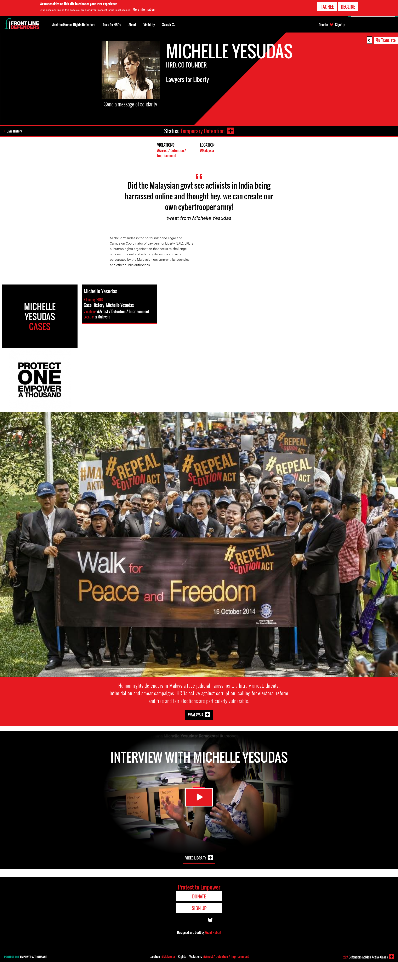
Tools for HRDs (112, 24)
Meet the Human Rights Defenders (73, 24)
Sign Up (340, 25)
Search (167, 24)
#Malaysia (207, 150)
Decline (348, 6)
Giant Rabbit (213, 932)
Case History (14, 131)
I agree (327, 6)
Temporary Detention (203, 131)
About (132, 24)
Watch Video (199, 797)
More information (144, 9)
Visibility (149, 24)
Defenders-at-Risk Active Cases (365, 957)
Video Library (195, 857)
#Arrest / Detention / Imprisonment (171, 153)
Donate (323, 25)
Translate (388, 40)
